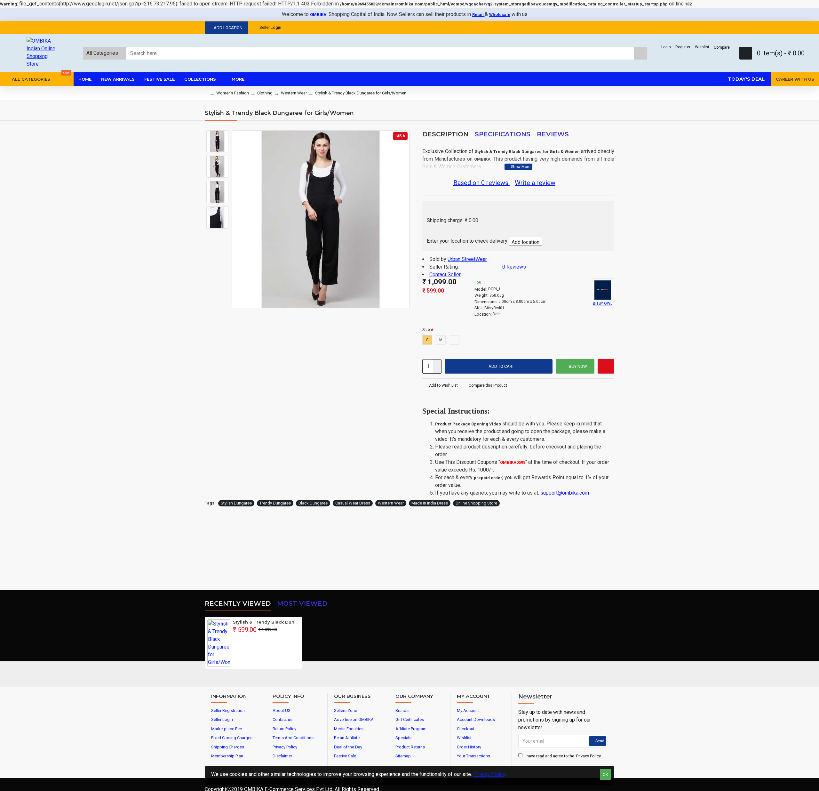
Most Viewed (302, 603)
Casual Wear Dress (352, 503)
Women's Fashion (232, 93)
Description (445, 134)
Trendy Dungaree (275, 503)
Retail (478, 14)
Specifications (502, 134)
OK (605, 774)
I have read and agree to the (563, 756)
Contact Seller (445, 274)
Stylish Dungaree (236, 503)
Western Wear (294, 93)
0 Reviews (514, 267)
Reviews (553, 134)
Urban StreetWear (467, 259)
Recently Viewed (238, 603)
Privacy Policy (489, 774)
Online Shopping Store (476, 503)
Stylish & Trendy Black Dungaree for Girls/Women (266, 622)
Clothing (265, 93)
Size (426, 329)
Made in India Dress (429, 503)
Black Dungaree (313, 503)
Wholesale (499, 14)
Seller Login (270, 27)
